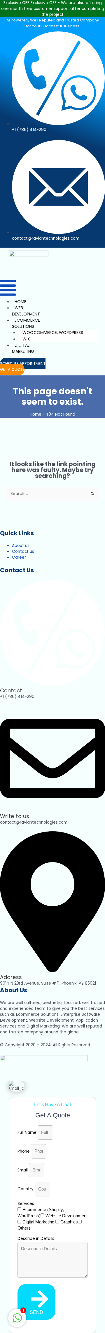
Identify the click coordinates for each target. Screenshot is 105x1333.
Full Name (28, 1132)
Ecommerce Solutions (26, 323)
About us (20, 545)
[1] (17, 1321)
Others (24, 1227)
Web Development (26, 311)
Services (26, 1203)
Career (19, 557)
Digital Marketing (23, 348)
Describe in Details (36, 1238)
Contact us (23, 551)
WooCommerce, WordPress (52, 332)
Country (26, 1189)
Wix (26, 339)
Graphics (69, 1221)
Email (23, 1170)
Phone (24, 1151)
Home (20, 302)
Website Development (67, 1215)
